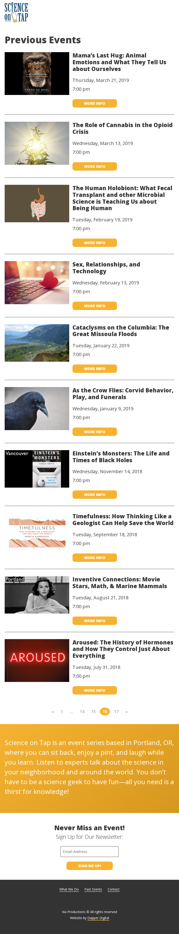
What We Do (69, 889)
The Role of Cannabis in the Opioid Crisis (122, 128)
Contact (114, 889)
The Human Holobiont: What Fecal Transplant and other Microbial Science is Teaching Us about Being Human (122, 198)
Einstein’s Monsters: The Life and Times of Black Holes (121, 456)
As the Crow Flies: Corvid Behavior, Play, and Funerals (122, 393)
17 (116, 711)
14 (82, 711)
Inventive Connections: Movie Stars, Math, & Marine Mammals (119, 582)
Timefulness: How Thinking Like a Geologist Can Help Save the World (123, 519)
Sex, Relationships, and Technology (106, 267)
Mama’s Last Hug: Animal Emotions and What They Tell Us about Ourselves (119, 62)
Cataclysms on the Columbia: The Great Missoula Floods (120, 331)
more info (94, 103)
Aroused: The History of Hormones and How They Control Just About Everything (122, 649)
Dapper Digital (98, 918)
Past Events (93, 889)
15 (93, 711)
